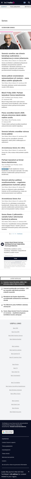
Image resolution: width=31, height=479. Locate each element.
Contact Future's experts (8, 442)
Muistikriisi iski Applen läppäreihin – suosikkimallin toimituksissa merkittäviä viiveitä (15, 298)
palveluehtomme (18, 261)
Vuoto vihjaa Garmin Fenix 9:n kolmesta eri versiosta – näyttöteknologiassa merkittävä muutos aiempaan (15, 312)
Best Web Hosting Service (16, 335)
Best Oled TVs (15, 372)
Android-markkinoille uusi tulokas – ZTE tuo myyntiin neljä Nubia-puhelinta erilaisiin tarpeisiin (16, 290)
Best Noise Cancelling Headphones (15, 386)
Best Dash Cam (15, 404)
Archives (19, 234)
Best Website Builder (15, 339)
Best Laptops (15, 346)
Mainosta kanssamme (8, 457)
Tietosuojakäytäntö (7, 446)
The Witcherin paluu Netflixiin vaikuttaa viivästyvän (15, 305)
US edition (14, 474)
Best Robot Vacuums (15, 412)
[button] (2, 2)
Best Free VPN (15, 332)
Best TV (15, 368)
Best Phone (15, 364)
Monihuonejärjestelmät (6, 33)
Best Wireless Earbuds (15, 390)
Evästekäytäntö (6, 450)
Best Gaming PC (15, 353)
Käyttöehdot (5, 439)
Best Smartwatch (15, 375)
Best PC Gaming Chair (16, 357)
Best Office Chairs (15, 393)
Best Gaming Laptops (15, 350)
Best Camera (15, 400)
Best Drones (15, 408)
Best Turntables (15, 382)
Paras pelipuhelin (15, 6)
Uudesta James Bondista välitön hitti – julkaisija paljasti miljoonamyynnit (15, 283)
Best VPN (15, 328)
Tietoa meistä (5, 453)
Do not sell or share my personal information (14, 464)
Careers (4, 461)
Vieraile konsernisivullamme (18, 426)
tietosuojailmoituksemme (16, 262)
